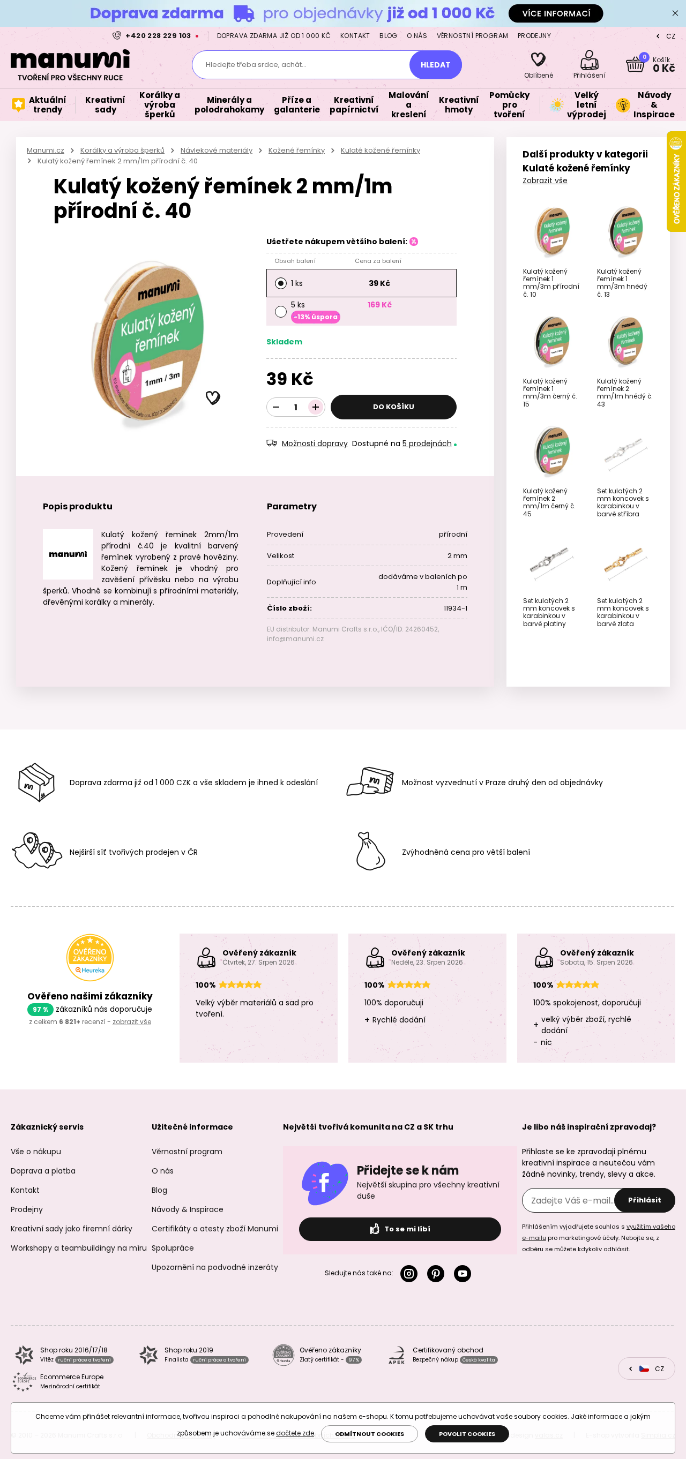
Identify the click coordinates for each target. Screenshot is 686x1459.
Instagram (411, 1273)
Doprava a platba (43, 1170)
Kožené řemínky (297, 150)
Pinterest (438, 1273)
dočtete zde (295, 1433)
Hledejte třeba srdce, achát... (256, 64)
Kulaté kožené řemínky (380, 150)
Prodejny (534, 35)
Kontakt (355, 35)
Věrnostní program (473, 35)
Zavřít (675, 13)
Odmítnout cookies (369, 1434)
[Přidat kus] (315, 407)
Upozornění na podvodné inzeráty (215, 1267)
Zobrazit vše (545, 180)
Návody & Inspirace (187, 1209)
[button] (213, 398)
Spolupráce (173, 1248)
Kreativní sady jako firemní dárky (71, 1228)
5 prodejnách (427, 443)
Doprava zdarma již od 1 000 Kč (274, 35)
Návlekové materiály (216, 150)
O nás (417, 35)
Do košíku (393, 407)
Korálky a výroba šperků (122, 150)
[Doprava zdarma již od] (343, 13)
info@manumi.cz (295, 638)
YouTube (464, 1273)
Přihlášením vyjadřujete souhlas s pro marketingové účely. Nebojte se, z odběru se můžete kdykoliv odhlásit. (598, 1237)
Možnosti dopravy (315, 443)
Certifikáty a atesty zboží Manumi (215, 1228)
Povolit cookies (467, 1434)
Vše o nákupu (36, 1151)
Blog (388, 35)
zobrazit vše (132, 1021)
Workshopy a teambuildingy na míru (79, 1248)
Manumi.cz (45, 150)
